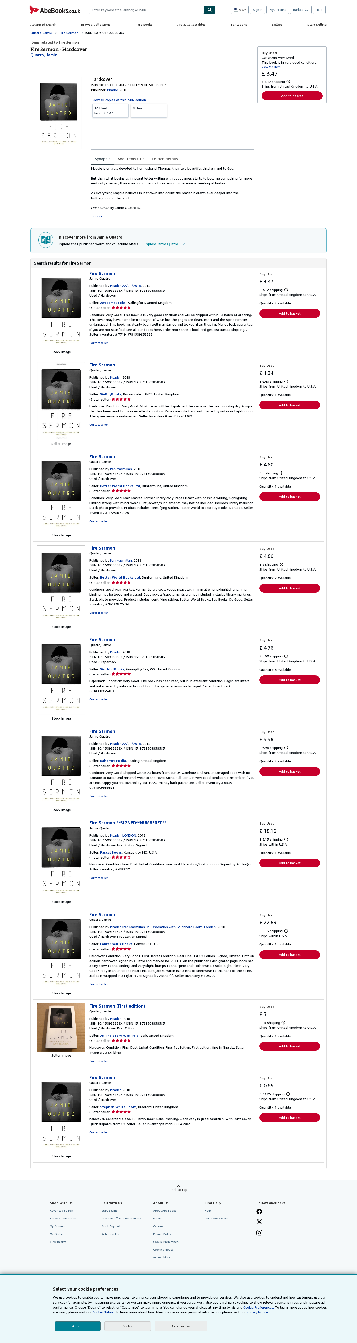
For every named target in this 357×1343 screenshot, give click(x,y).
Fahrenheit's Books (116, 944)
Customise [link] (181, 1326)
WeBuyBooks (110, 394)
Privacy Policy (162, 1234)
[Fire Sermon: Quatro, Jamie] (61, 439)
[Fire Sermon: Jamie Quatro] (61, 347)
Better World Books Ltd (120, 486)
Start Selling (317, 24)
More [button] (98, 216)
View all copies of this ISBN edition (119, 100)
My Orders (57, 1234)
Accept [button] (77, 1326)
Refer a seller (110, 1234)
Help (319, 10)
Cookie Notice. (103, 1312)
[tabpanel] (172, 192)
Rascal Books (111, 852)
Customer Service (216, 1218)
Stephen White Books (118, 1107)
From (103, 110)
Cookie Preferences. (258, 1307)
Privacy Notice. (258, 1312)
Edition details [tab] (165, 158)
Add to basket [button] (292, 96)
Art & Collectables (191, 24)
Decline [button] (128, 1326)
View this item (271, 67)
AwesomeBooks (113, 302)
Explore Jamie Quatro (161, 244)
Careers (158, 1226)
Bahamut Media (113, 760)
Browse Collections (95, 24)
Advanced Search (43, 24)
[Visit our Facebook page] (259, 1212)
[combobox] (146, 10)
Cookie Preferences (166, 1242)
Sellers (277, 24)
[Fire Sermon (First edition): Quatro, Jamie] (61, 1050)
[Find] (209, 10)
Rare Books (144, 24)
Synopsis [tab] (102, 158)
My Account (278, 10)
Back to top (178, 1189)
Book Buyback (111, 1226)
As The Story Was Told (119, 1035)
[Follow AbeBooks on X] (259, 1222)
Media (157, 1218)
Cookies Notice (163, 1249)
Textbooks (238, 24)
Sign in (257, 10)
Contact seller (98, 343)
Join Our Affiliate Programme (121, 1218)
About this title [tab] (131, 158)
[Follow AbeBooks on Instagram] (259, 1233)
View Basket (58, 1242)
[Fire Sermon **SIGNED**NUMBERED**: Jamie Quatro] (61, 897)
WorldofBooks (112, 669)
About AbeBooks (164, 1210)
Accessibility (161, 1257)
